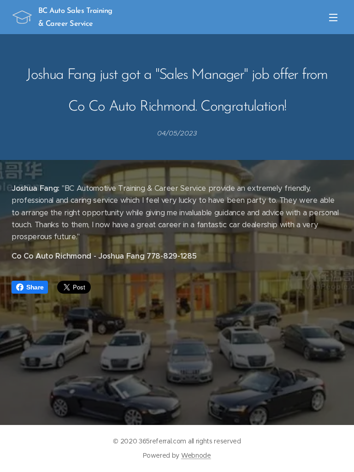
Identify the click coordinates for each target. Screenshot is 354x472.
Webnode (196, 455)
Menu (333, 17)
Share (34, 287)
